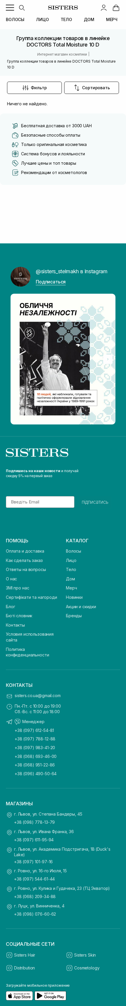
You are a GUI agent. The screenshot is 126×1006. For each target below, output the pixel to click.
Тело (71, 569)
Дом (70, 578)
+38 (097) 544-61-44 (34, 878)
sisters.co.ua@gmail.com (38, 695)
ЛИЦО (42, 19)
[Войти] (104, 8)
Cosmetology (86, 967)
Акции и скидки (81, 606)
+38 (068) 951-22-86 (35, 764)
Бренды (74, 615)
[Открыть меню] (10, 8)
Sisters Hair (24, 954)
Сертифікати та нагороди (31, 597)
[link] (116, 8)
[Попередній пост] (18, 359)
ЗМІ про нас (17, 587)
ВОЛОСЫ (15, 19)
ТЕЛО (66, 19)
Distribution (24, 967)
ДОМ (89, 19)
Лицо (71, 560)
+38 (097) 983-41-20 (35, 747)
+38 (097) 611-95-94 (34, 839)
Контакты (15, 624)
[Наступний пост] (108, 359)
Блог (10, 606)
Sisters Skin (85, 954)
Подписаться (51, 282)
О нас (11, 578)
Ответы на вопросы (26, 569)
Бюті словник (19, 615)
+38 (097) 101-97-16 (33, 861)
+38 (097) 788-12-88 (35, 738)
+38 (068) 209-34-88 (35, 896)
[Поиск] (22, 8)
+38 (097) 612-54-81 (34, 730)
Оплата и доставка (25, 550)
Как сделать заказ (24, 560)
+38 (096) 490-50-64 (36, 773)
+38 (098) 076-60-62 (35, 914)
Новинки (74, 597)
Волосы (73, 550)
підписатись (95, 502)
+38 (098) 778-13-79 (34, 822)
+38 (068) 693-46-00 (36, 756)
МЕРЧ (112, 19)
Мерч (71, 587)
